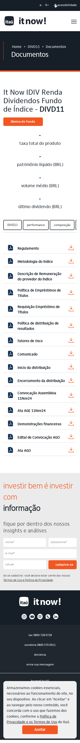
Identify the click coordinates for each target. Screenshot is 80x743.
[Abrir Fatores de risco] (10, 341)
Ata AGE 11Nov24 (32, 411)
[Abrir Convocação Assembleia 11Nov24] (10, 396)
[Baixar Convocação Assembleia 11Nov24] (71, 396)
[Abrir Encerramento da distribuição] (10, 381)
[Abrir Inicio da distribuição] (10, 368)
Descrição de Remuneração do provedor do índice (39, 276)
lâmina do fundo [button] (23, 121)
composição (62, 225)
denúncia (40, 654)
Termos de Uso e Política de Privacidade (28, 580)
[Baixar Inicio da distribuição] (71, 367)
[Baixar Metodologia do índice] (71, 262)
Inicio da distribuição (34, 368)
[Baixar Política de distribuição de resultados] (71, 326)
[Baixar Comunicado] (71, 354)
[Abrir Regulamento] (10, 248)
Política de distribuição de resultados (38, 326)
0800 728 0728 (42, 635)
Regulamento (28, 248)
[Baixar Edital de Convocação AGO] (71, 437)
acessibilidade (67, 5)
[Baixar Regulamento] (71, 248)
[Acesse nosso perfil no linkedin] (56, 618)
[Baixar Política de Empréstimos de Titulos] (71, 293)
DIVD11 (34, 47)
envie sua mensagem (40, 664)
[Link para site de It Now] (25, 21)
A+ (47, 5)
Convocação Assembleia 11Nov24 (37, 396)
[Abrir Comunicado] (10, 354)
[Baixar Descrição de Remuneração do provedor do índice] (71, 276)
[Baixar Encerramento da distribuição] (71, 381)
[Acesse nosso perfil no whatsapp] (48, 618)
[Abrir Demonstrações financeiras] (10, 424)
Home (17, 47)
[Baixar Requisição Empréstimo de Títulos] (71, 309)
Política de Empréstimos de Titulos (39, 293)
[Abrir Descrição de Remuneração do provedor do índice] (10, 277)
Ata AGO (24, 451)
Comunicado (28, 354)
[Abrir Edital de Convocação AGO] (10, 437)
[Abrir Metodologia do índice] (10, 262)
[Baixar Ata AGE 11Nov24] (71, 411)
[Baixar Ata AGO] (71, 450)
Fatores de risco (30, 341)
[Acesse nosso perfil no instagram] (24, 618)
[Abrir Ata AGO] (10, 451)
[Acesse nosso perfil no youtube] (32, 618)
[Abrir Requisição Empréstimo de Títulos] (10, 310)
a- (41, 5)
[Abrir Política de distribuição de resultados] (10, 326)
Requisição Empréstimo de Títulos (39, 309)
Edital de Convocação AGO (39, 437)
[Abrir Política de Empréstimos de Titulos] (10, 293)
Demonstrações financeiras (39, 424)
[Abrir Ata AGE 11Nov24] (10, 411)
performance (36, 225)
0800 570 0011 (46, 645)
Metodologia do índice (35, 262)
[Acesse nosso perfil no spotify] (40, 618)
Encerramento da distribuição (41, 381)
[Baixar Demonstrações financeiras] (71, 424)
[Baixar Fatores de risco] (71, 341)
